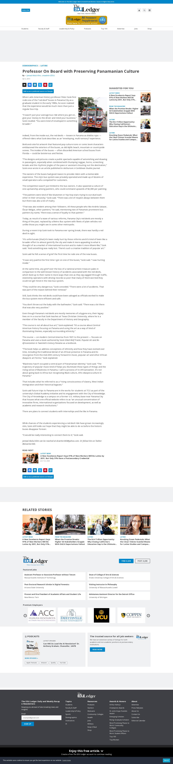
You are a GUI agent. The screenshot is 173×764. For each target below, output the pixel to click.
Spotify (53, 663)
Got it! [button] (166, 760)
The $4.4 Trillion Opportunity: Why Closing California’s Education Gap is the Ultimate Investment (122, 124)
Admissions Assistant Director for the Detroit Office (111, 594)
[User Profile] (139, 10)
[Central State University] (72, 615)
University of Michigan (98, 597)
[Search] (144, 10)
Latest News (45, 453)
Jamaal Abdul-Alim (34, 75)
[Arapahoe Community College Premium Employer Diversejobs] (101, 615)
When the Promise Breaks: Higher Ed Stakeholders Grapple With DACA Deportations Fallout (123, 111)
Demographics (30, 65)
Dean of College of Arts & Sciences (104, 575)
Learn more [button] (66, 760)
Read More (97, 649)
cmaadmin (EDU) (48, 75)
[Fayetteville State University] (131, 615)
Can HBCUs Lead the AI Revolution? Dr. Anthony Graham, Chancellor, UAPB (61, 644)
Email (23, 714)
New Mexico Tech (31, 597)
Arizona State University (34, 587)
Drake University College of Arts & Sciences (106, 578)
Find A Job (126, 561)
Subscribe (25, 10)
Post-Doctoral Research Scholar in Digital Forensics (46, 584)
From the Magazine (117, 106)
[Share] (30, 85)
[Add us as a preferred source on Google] (50, 85)
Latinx (44, 65)
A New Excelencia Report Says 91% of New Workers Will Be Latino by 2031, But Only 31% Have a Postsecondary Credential (72, 457)
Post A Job (142, 561)
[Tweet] (40, 85)
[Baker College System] (42, 615)
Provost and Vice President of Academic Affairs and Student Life (52, 594)
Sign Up (27, 724)
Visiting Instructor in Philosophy (103, 584)
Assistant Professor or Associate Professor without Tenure (49, 575)
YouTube (63, 663)
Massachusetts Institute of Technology (40, 578)
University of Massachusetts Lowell (103, 587)
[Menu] (150, 10)
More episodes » (31, 658)
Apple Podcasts (32, 663)
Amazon (44, 663)
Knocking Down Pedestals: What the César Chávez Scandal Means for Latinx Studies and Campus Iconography (123, 137)
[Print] (24, 85)
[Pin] (45, 85)
